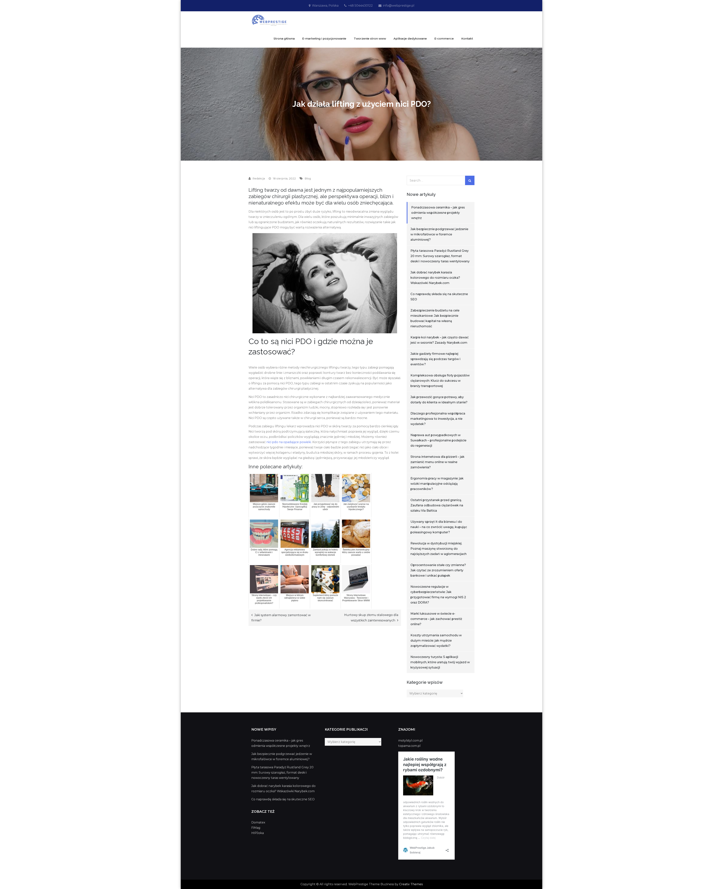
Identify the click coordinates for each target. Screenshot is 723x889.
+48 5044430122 (360, 5)
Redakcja (258, 178)
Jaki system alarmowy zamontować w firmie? (281, 617)
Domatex (258, 822)
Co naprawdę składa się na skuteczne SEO (283, 799)
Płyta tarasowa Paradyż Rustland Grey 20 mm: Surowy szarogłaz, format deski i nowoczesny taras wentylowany (440, 256)
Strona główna (284, 38)
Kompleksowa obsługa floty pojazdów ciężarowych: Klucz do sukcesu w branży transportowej (440, 381)
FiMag (255, 827)
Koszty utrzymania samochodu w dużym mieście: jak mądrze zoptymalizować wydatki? (436, 640)
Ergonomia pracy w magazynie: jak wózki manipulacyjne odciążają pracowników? (437, 484)
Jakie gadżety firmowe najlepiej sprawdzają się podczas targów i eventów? (435, 359)
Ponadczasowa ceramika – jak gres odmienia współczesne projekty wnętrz (438, 213)
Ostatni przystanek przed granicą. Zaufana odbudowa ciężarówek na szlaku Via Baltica (436, 505)
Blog (308, 178)
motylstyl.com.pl (410, 740)
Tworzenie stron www (370, 38)
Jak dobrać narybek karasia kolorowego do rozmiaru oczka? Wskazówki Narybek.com (435, 278)
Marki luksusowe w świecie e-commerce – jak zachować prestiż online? (436, 619)
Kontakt (467, 38)
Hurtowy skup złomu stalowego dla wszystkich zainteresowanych (371, 617)
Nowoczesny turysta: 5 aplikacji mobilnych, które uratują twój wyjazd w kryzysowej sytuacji (440, 662)
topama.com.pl (409, 746)
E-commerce (444, 38)
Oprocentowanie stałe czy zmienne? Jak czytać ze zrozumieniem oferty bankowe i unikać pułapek (438, 570)
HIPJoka (257, 833)
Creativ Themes (411, 884)
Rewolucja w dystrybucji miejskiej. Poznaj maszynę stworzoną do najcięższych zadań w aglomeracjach (438, 549)
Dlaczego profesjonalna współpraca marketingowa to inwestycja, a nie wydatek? (437, 419)
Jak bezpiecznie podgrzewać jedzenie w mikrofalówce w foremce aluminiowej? (439, 234)
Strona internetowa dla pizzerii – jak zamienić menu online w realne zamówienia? (437, 462)
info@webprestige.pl (398, 5)
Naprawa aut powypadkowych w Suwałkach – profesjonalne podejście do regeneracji (438, 440)
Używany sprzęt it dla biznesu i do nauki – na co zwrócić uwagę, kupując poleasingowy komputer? (438, 527)
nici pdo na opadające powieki (288, 442)
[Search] (469, 180)
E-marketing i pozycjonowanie (324, 38)
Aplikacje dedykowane (410, 38)
